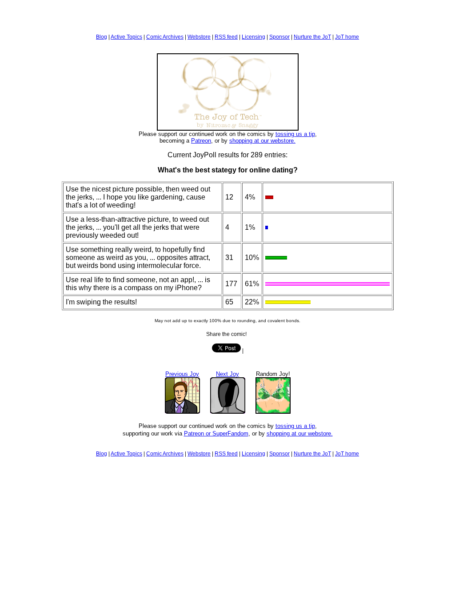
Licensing (253, 37)
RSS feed (226, 37)
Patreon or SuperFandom (216, 433)
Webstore (199, 37)
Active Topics (126, 37)
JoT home (347, 37)
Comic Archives (165, 37)
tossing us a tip (295, 134)
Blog (101, 37)
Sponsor (279, 37)
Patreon (201, 140)
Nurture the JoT (312, 37)
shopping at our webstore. (262, 140)
